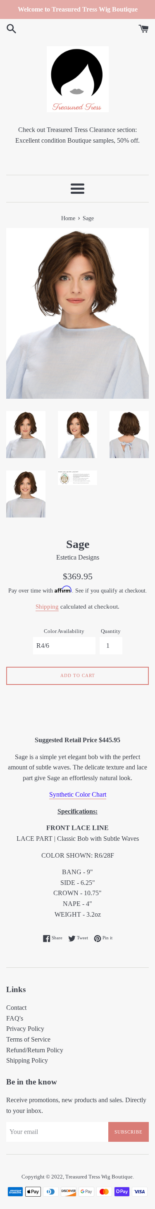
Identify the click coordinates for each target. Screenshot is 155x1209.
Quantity (111, 631)
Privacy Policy (25, 1028)
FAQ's (14, 1018)
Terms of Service (28, 1039)
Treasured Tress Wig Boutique (99, 1177)
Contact (16, 1007)
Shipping (47, 606)
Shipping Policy (27, 1060)
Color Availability (64, 631)
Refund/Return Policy (34, 1050)
